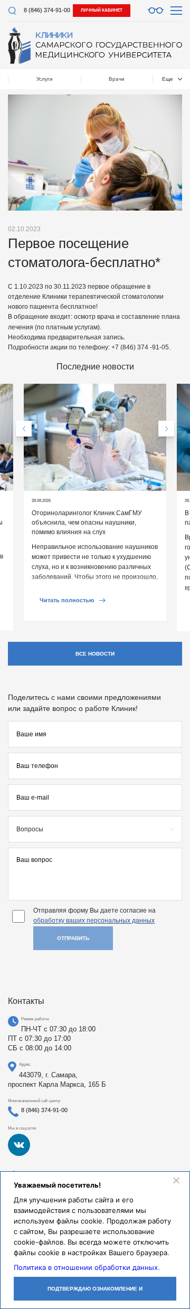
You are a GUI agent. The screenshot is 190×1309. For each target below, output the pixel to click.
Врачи (117, 79)
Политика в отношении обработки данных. (87, 1267)
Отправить (73, 938)
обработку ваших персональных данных (94, 920)
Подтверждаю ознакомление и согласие (95, 1293)
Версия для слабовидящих (156, 10)
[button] (24, 429)
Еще (167, 79)
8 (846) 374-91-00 (47, 10)
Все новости (95, 654)
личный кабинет (101, 10)
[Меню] (176, 10)
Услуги (44, 79)
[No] (175, 1180)
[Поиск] (12, 11)
